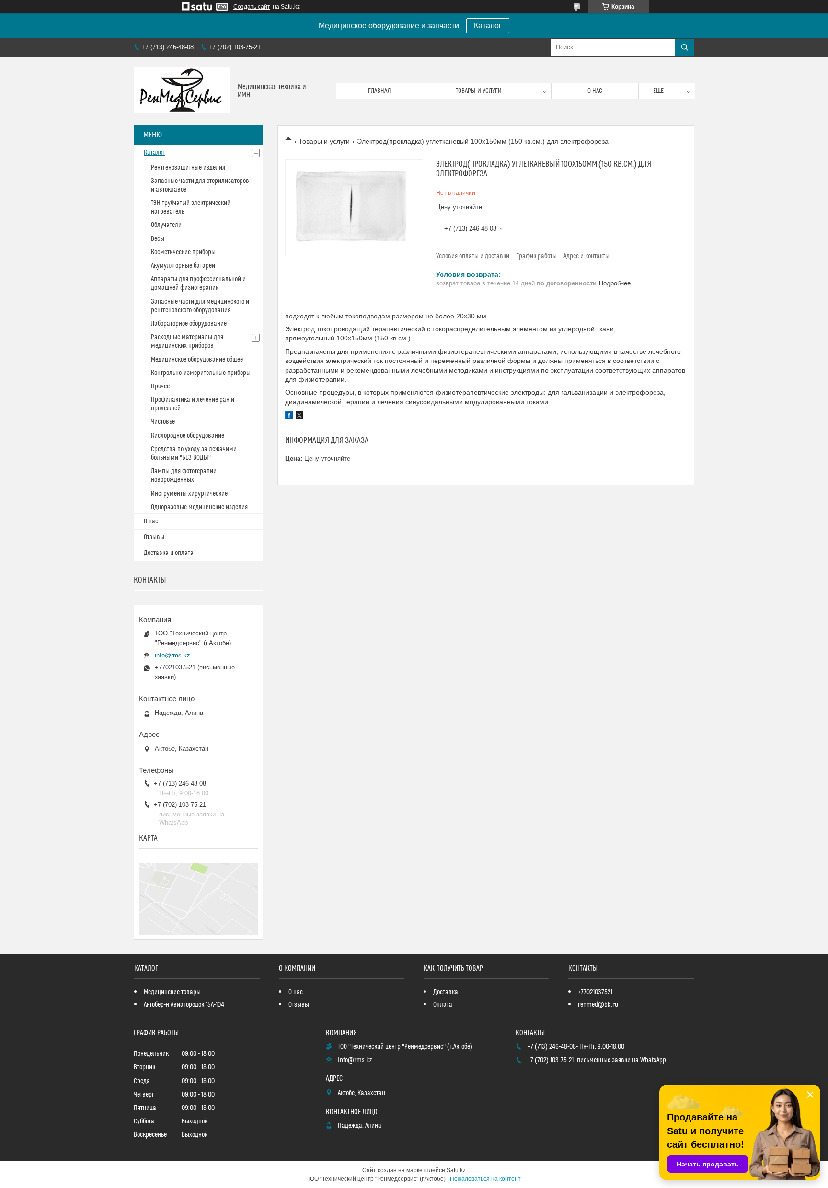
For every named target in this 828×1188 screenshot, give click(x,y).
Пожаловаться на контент (485, 1179)
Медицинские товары (172, 992)
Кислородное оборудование (187, 436)
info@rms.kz (172, 655)
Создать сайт (251, 6)
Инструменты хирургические (189, 494)
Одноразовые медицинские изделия (199, 507)
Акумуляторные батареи (183, 266)
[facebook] (289, 416)
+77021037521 (595, 992)
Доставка (445, 992)
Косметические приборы (183, 252)
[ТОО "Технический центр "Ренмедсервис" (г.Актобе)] (182, 91)
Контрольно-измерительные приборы (201, 373)
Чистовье (163, 422)
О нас (594, 91)
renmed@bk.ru (598, 1004)
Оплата (442, 1004)
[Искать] (684, 47)
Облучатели (166, 225)
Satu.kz (456, 1170)
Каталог (488, 26)
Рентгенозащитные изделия (188, 167)
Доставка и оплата (169, 553)
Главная (379, 91)
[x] (299, 416)
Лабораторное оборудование (189, 324)
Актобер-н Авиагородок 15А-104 (184, 1004)
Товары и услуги (479, 91)
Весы (157, 239)
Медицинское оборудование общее (197, 359)
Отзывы (154, 537)
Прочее (160, 386)
